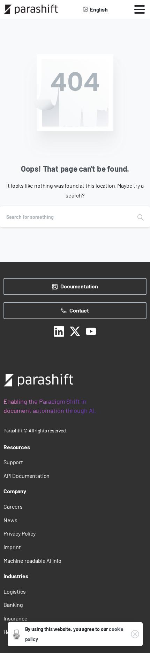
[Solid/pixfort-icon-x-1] (75, 331)
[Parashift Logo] (38, 380)
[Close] (135, 634)
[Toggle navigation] (140, 9)
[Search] (140, 216)
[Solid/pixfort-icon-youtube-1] (91, 331)
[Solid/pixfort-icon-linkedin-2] (59, 331)
